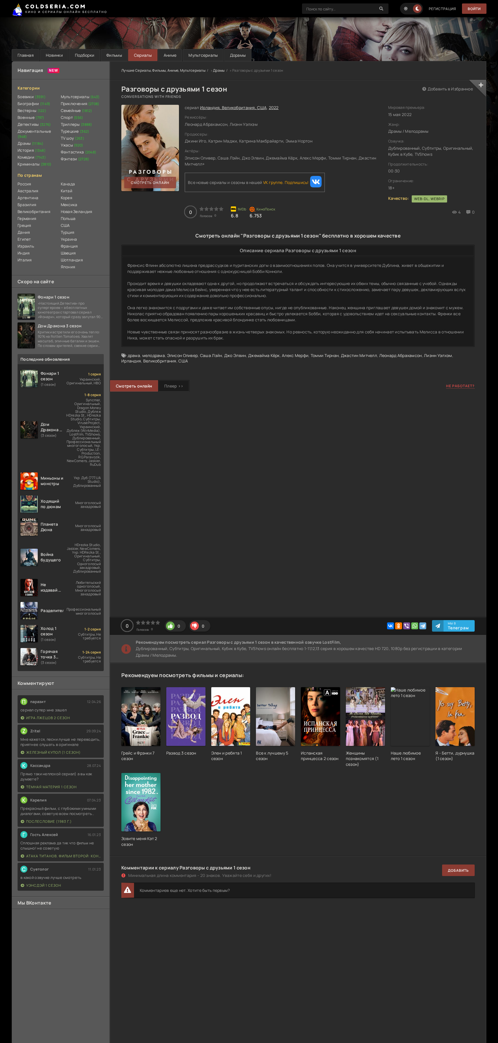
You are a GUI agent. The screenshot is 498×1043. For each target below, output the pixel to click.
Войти (474, 8)
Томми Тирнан (325, 355)
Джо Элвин (235, 355)
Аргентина (28, 197)
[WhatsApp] (414, 625)
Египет (24, 239)
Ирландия (131, 361)
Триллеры (76, 124)
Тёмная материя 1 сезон (51, 786)
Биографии (34, 103)
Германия (27, 218)
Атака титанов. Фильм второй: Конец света (63, 856)
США (65, 225)
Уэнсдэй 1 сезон (43, 885)
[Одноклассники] (398, 625)
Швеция (68, 253)
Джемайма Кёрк (264, 355)
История (32, 150)
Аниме (170, 55)
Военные (31, 117)
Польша (68, 218)
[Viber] (406, 625)
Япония (68, 266)
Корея (66, 197)
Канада (68, 184)
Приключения (80, 103)
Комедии (32, 157)
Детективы (34, 124)
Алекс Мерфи (295, 355)
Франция (69, 246)
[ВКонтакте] (390, 625)
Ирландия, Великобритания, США (233, 107)
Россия (24, 184)
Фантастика (79, 152)
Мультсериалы (203, 55)
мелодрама (153, 355)
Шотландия (72, 260)
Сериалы (143, 55)
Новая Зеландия (76, 211)
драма (134, 355)
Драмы (31, 143)
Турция (67, 232)
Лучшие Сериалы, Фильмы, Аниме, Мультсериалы (163, 70)
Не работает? (460, 385)
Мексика (69, 204)
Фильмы (114, 55)
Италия (25, 260)
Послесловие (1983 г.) (49, 821)
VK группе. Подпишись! (286, 182)
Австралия (28, 190)
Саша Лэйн (211, 355)
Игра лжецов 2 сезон (48, 717)
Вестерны (32, 110)
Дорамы (238, 55)
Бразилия (27, 204)
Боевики (32, 96)
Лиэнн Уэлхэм (438, 355)
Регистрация (442, 8)
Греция (24, 225)
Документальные (34, 134)
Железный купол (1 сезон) (53, 752)
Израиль (26, 246)
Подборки (84, 55)
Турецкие (75, 131)
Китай (66, 190)
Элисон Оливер (182, 355)
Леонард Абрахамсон (400, 355)
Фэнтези (75, 159)
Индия (23, 253)
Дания (24, 232)
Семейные (76, 110)
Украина (69, 239)
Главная (26, 55)
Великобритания (34, 211)
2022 (274, 107)
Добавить (458, 870)
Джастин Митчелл (359, 355)
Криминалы (35, 164)
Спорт (72, 117)
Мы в (458, 625)
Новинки (54, 55)
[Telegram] (422, 625)
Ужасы (72, 145)
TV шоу (72, 138)
